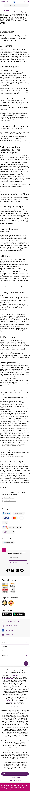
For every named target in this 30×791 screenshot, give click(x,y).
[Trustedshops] (4, 603)
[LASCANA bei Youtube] (22, 570)
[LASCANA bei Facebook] (8, 570)
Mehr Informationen (15, 780)
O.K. (4, 774)
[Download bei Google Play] (19, 614)
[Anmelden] (21, 2)
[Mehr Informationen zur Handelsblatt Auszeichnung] (12, 588)
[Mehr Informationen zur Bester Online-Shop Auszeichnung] (5, 588)
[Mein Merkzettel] (25, 2)
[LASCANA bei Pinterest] (17, 570)
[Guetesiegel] (11, 603)
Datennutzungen (8, 678)
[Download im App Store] (7, 614)
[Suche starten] (27, 5)
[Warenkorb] (28, 2)
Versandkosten (17, 665)
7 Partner (15, 675)
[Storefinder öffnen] (18, 2)
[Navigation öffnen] (1, 5)
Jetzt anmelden (14, 562)
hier (9, 700)
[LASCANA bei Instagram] (12, 570)
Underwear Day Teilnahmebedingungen (15, 12)
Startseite (6, 10)
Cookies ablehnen (10, 702)
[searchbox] (14, 5)
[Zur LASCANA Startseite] (5, 2)
